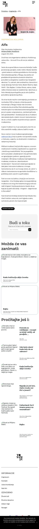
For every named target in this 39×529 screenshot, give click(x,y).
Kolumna (18, 39)
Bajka (5, 309)
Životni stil (5, 496)
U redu (19, 525)
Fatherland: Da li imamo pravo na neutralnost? (27, 407)
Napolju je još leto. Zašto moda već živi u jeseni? (27, 388)
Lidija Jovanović (23, 396)
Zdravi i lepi (5, 504)
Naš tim (4, 488)
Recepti (4, 508)
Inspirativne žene (8, 208)
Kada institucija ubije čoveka (15, 277)
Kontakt (4, 481)
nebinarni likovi (6, 136)
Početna (4, 11)
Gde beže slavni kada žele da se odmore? (26, 349)
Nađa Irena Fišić (30, 358)
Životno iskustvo (7, 500)
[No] (37, 522)
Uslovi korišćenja (7, 485)
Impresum (5, 477)
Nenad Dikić (12, 280)
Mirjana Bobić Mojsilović (10, 51)
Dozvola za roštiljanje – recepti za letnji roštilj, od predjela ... (28, 331)
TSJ (22, 338)
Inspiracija (12, 11)
